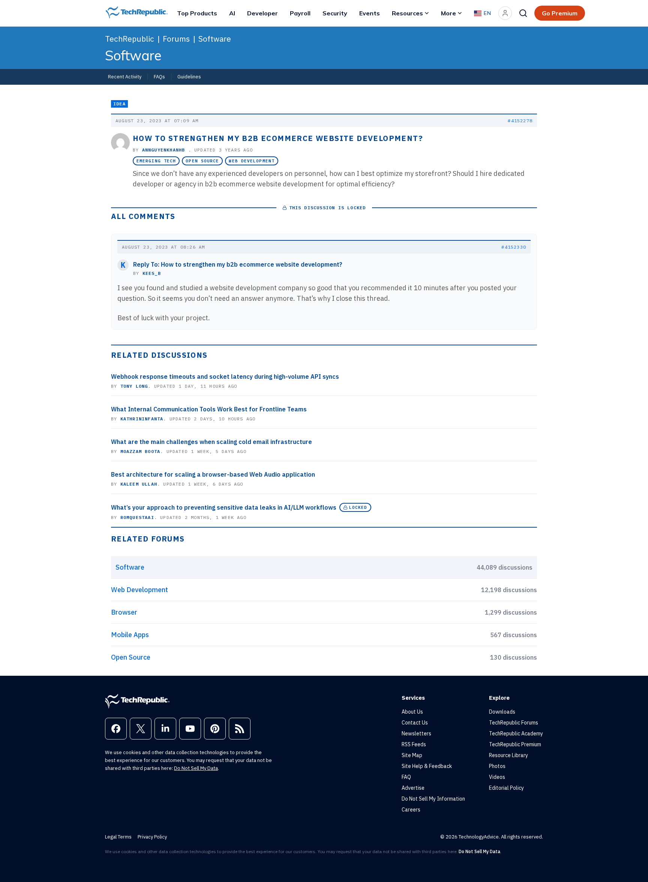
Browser (124, 612)
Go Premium (560, 13)
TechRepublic (129, 38)
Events (369, 13)
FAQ (406, 777)
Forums (176, 38)
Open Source (202, 161)
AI (232, 13)
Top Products (197, 13)
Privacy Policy (152, 837)
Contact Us (415, 722)
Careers (411, 809)
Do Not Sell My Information (433, 798)
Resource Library (508, 755)
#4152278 (520, 120)
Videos (497, 777)
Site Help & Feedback (427, 766)
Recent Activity (124, 77)
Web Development (139, 589)
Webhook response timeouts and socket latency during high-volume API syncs (225, 376)
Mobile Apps (130, 634)
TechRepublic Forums (513, 722)
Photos (497, 766)
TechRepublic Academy (516, 733)
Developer (262, 13)
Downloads (502, 711)
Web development (251, 161)
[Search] (523, 13)
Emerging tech (156, 161)
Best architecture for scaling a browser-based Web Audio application (213, 474)
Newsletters (416, 733)
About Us (412, 711)
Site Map (412, 755)
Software (214, 38)
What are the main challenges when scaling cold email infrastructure (211, 442)
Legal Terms (118, 837)
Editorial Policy (506, 787)
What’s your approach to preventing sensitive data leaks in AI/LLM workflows (223, 507)
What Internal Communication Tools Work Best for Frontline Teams (209, 409)
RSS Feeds (414, 744)
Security (334, 13)
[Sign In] (505, 13)
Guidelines (189, 77)
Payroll (300, 13)
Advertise (413, 787)
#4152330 (513, 247)
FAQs (159, 77)
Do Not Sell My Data (196, 768)
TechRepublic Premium (515, 744)
